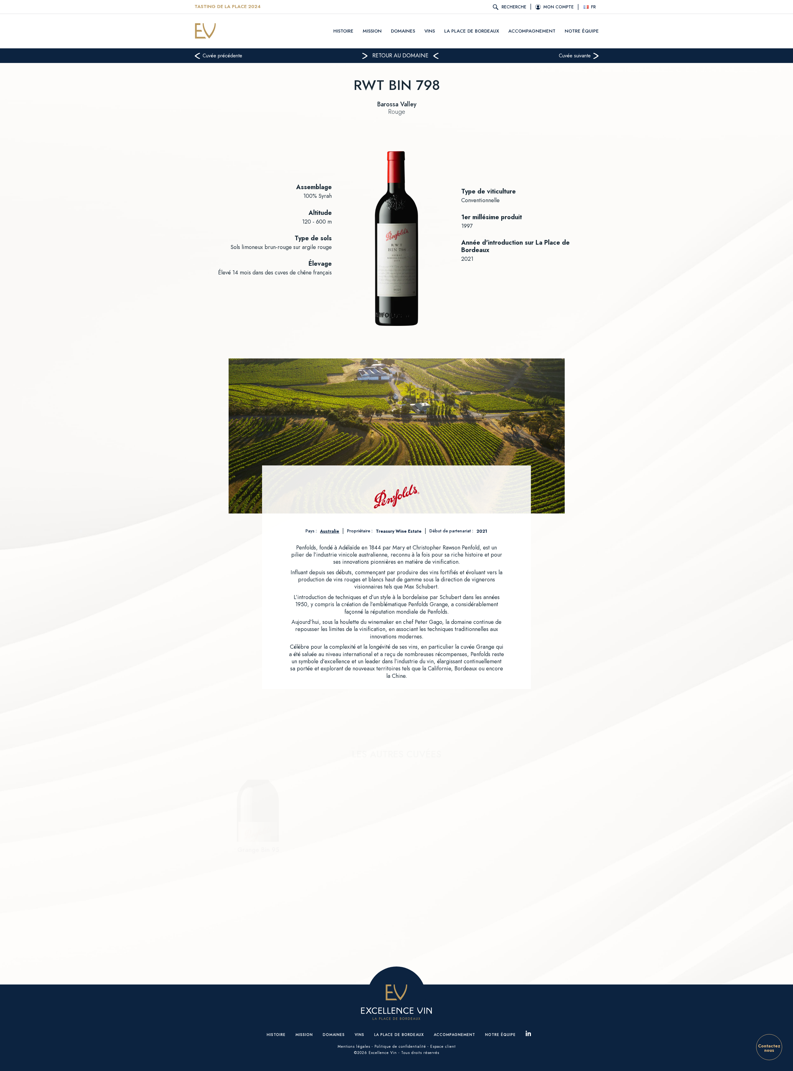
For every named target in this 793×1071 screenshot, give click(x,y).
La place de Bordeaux (471, 31)
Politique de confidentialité (400, 1046)
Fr (593, 7)
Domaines (403, 31)
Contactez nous (769, 1048)
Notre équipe (582, 31)
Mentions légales (354, 1046)
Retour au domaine (400, 55)
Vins (429, 31)
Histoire (343, 31)
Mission (372, 31)
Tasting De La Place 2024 (228, 7)
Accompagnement (531, 31)
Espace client (443, 1046)
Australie (329, 531)
